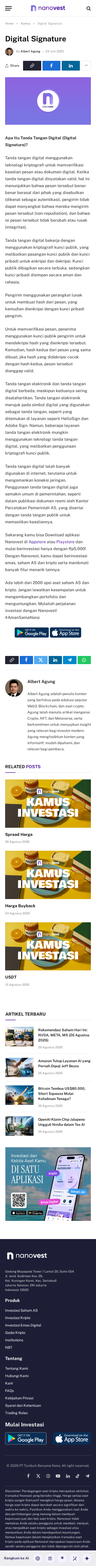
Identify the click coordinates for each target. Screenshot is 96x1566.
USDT (11, 977)
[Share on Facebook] (51, 66)
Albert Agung (30, 51)
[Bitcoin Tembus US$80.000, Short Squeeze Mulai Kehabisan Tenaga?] (19, 1095)
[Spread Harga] (48, 803)
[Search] (88, 8)
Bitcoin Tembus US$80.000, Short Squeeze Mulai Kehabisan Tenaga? (62, 1093)
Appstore (37, 541)
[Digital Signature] (48, 123)
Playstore (65, 541)
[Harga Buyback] (48, 875)
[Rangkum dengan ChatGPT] (38, 1558)
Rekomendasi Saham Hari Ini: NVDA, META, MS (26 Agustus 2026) (63, 1035)
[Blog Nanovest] (48, 8)
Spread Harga (19, 834)
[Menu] (8, 8)
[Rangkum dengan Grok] (74, 1558)
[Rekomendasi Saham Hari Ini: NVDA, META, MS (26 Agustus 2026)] (19, 1036)
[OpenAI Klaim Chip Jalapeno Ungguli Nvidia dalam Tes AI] (19, 1126)
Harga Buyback (20, 905)
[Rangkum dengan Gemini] (87, 1558)
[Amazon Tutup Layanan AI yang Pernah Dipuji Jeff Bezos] (19, 1067)
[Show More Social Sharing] (86, 66)
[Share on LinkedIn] (71, 66)
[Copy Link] (32, 66)
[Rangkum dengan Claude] (62, 1558)
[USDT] (48, 946)
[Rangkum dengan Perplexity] (50, 1558)
